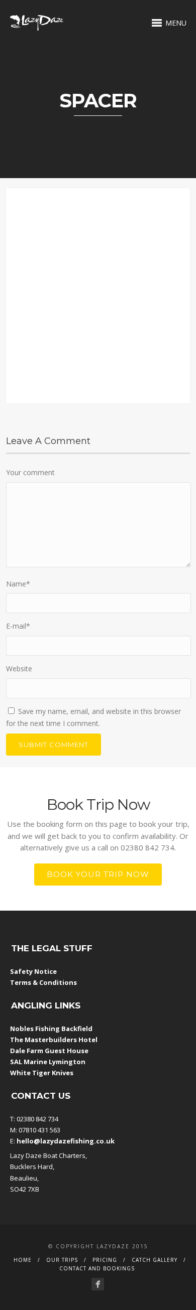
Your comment (30, 472)
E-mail (18, 626)
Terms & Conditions (43, 982)
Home (23, 1259)
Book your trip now (98, 874)
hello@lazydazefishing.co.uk (66, 1140)
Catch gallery (154, 1259)
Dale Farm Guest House (49, 1050)
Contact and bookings (97, 1268)
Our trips (62, 1259)
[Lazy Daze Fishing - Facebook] (97, 1284)
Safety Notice (33, 971)
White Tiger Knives (41, 1072)
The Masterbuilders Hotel (53, 1039)
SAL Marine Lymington (47, 1061)
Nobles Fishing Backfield (51, 1028)
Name (18, 584)
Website (19, 668)
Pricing (104, 1259)
